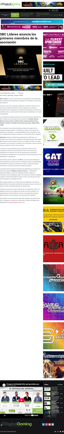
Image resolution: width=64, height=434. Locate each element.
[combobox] (53, 10)
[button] (24, 10)
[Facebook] (62, 15)
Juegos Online (18, 95)
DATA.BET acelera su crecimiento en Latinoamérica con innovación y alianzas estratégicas (55, 413)
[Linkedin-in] (55, 15)
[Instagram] (57, 15)
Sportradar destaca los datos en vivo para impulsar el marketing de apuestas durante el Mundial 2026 (55, 405)
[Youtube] (59, 15)
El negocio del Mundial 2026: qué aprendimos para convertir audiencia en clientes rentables (54, 391)
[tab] (53, 389)
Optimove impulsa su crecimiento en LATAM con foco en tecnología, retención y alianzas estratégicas (55, 400)
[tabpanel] (21, 400)
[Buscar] (57, 10)
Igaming (10, 95)
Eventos (4, 95)
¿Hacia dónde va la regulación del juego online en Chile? (55, 394)
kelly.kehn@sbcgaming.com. (16, 202)
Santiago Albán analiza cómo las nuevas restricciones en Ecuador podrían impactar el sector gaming (55, 410)
